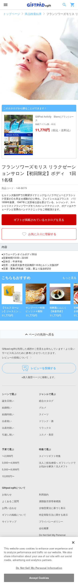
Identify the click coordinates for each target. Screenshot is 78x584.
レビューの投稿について (15, 357)
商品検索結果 (33, 14)
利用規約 (44, 494)
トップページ (11, 14)
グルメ (42, 407)
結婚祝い (7, 407)
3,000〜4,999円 (10, 462)
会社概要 (44, 528)
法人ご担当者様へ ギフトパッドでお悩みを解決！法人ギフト (57, 464)
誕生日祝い (8, 400)
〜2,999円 (7, 456)
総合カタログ (46, 400)
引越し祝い (8, 434)
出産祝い (7, 421)
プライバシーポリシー (51, 521)
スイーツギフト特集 (50, 456)
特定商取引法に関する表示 (53, 514)
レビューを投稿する (43, 368)
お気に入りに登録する (42, 234)
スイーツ (44, 414)
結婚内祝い (8, 414)
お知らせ (7, 494)
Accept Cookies (39, 578)
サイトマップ (9, 521)
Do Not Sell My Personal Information (39, 568)
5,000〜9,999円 (10, 469)
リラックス (45, 427)
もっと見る (69, 278)
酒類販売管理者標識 (50, 501)
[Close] (73, 542)
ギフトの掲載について (14, 514)
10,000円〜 (8, 476)
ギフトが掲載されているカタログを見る (39, 220)
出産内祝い (8, 427)
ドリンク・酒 (46, 421)
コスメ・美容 (46, 434)
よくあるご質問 (10, 501)
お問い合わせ (9, 508)
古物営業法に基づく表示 (52, 508)
